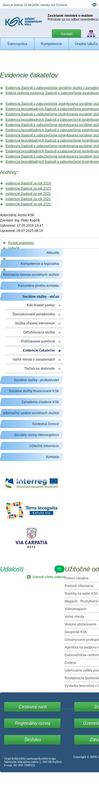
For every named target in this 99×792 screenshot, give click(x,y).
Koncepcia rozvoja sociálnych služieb (31, 275)
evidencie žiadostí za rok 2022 (28, 194)
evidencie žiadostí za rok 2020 (28, 204)
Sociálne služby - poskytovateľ (36, 380)
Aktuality (52, 253)
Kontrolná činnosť (45, 424)
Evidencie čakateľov (39, 350)
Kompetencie (51, 44)
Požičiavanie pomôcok (38, 341)
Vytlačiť (14, 248)
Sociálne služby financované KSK (34, 391)
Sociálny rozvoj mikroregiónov (36, 435)
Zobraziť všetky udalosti (48, 576)
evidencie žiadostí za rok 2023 (28, 188)
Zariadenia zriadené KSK (40, 402)
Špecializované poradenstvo (33, 314)
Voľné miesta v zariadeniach (34, 359)
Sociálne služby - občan (40, 297)
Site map (91, 33)
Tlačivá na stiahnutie (39, 368)
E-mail (8, 765)
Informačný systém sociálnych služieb (31, 413)
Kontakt (66, 34)
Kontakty (52, 457)
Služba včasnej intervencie (35, 323)
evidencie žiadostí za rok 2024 (28, 183)
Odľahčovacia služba (39, 332)
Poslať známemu (21, 243)
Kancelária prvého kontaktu (38, 286)
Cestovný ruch (33, 706)
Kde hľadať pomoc (41, 305)
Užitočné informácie (44, 446)
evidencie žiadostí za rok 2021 (28, 199)
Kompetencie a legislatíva (40, 264)
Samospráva (17, 44)
